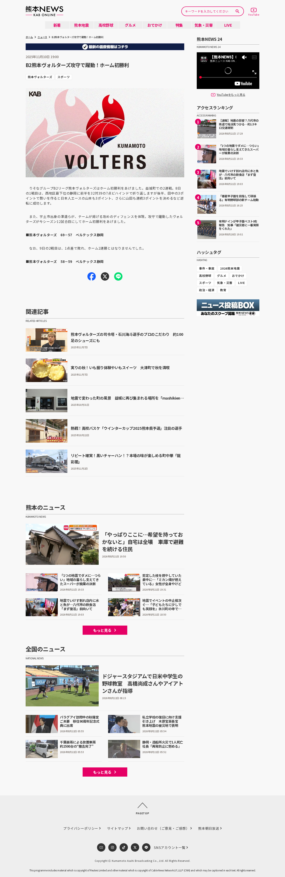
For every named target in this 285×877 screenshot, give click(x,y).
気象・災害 (224, 283)
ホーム (29, 37)
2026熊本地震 (230, 268)
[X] (105, 276)
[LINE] (118, 276)
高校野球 (205, 276)
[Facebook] (91, 276)
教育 (223, 290)
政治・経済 (206, 290)
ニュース (42, 37)
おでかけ (238, 276)
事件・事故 (206, 268)
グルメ (221, 276)
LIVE (241, 283)
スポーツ (205, 283)
